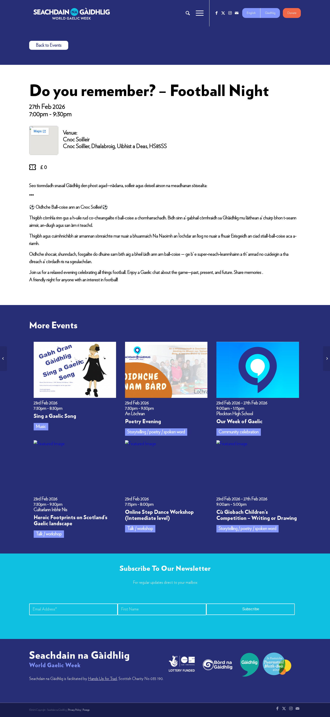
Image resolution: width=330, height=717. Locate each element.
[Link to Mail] (236, 13)
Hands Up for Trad (102, 679)
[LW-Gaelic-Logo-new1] (277, 663)
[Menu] (198, 13)
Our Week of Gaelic (239, 421)
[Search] (188, 13)
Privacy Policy (74, 710)
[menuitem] (188, 13)
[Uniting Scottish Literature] (3, 358)
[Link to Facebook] (216, 13)
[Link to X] (223, 13)
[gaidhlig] (248, 664)
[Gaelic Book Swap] (326, 358)
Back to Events (49, 45)
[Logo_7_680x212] (71, 13)
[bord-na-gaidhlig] (217, 664)
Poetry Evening (143, 421)
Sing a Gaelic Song (55, 416)
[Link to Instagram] (230, 13)
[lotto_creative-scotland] (182, 663)
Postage (86, 710)
